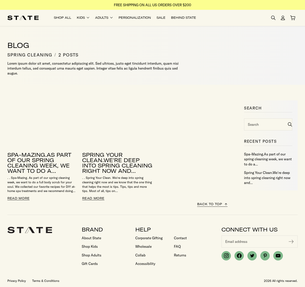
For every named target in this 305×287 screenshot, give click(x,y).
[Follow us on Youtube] (278, 255)
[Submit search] (290, 124)
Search (253, 124)
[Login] (283, 18)
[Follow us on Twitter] (252, 255)
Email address (236, 241)
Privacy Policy (16, 281)
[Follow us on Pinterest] (265, 255)
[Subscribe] (291, 241)
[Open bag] (293, 18)
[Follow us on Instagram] (226, 255)
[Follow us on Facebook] (239, 255)
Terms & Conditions (45, 281)
